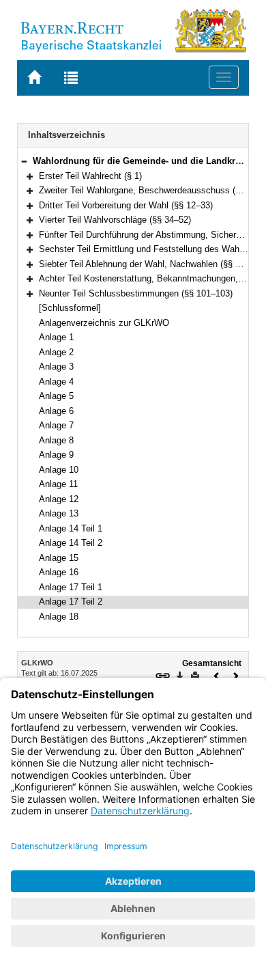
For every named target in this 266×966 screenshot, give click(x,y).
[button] (23, 161)
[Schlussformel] (70, 308)
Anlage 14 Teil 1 (70, 528)
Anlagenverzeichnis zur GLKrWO (104, 323)
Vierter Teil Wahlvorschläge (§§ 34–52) (115, 220)
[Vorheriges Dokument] (217, 674)
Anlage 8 (56, 440)
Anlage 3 (56, 366)
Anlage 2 (56, 352)
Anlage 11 (58, 484)
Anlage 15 (58, 558)
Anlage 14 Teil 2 (70, 543)
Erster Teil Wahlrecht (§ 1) (90, 176)
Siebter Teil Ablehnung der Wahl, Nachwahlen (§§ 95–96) (150, 264)
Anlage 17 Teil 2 (70, 601)
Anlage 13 (58, 513)
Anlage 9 (56, 455)
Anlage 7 (56, 425)
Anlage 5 (56, 396)
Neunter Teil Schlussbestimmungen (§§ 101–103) (136, 293)
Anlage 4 (56, 381)
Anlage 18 (58, 616)
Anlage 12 (58, 499)
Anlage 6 (56, 411)
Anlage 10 (58, 470)
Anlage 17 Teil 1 (70, 587)
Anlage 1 (56, 337)
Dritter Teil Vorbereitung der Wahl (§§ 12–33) (126, 205)
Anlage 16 (58, 572)
